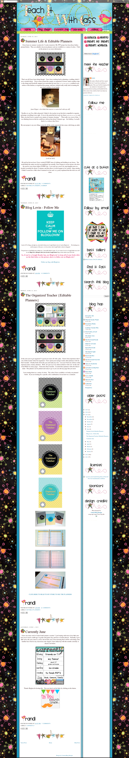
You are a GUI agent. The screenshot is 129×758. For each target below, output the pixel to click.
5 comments (46, 183)
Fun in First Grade (90, 347)
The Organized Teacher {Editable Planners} (48, 297)
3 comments (45, 273)
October (89, 422)
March (88, 446)
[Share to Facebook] (27, 189)
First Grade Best (89, 356)
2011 (86, 457)
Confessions (88, 383)
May (88, 441)
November (89, 419)
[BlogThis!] (23, 189)
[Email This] (21, 189)
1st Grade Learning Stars (92, 367)
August (89, 424)
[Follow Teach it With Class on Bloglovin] (91, 54)
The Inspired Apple (90, 352)
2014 (86, 412)
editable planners (33, 185)
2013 (86, 414)
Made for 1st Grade (90, 344)
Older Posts (77, 743)
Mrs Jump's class (90, 336)
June (88, 429)
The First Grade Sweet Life (92, 359)
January (89, 451)
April (88, 444)
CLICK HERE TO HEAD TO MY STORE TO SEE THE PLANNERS (50, 594)
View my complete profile (91, 95)
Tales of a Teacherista (91, 364)
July (88, 426)
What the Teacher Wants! (92, 320)
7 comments (46, 723)
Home (50, 743)
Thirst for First (89, 379)
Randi (93, 78)
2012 (86, 454)
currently (30, 725)
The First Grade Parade (91, 340)
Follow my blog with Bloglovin (50, 262)
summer (44, 185)
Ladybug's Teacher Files (91, 328)
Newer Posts (24, 743)
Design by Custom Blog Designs (64, 755)
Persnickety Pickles (90, 324)
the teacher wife (89, 316)
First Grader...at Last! (91, 332)
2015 (86, 410)
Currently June (35, 631)
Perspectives (88, 387)
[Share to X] (25, 189)
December (89, 417)
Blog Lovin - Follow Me (42, 207)
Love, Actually (89, 376)
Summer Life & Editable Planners (48, 41)
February (89, 449)
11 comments (45, 607)
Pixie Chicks (88, 371)
